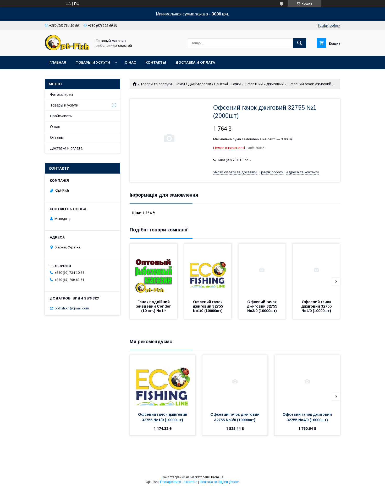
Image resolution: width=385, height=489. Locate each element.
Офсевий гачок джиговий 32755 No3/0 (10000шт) (262, 306)
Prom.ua (217, 477)
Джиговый (275, 84)
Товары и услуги (93, 62)
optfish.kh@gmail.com (72, 308)
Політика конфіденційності (220, 482)
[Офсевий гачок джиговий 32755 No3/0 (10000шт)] (262, 270)
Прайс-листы (61, 116)
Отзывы (57, 137)
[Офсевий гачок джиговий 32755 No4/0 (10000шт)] (316, 270)
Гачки (236, 84)
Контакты (156, 62)
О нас (130, 62)
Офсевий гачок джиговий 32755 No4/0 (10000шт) (317, 306)
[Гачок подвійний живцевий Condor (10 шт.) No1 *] (153, 270)
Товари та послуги (156, 84)
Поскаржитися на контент (178, 482)
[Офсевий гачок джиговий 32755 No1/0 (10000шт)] (208, 270)
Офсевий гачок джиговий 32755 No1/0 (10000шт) (208, 306)
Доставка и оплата (195, 62)
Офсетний (254, 84)
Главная (58, 62)
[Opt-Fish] (67, 49)
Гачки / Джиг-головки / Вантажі (202, 84)
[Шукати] (299, 43)
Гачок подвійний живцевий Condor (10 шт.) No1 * (154, 306)
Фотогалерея (61, 94)
